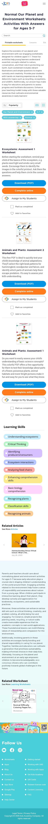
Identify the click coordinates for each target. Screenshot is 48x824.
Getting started (34, 759)
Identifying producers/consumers (20, 453)
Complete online (24, 191)
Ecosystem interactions (21, 462)
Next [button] (43, 545)
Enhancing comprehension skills (23, 479)
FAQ (29, 794)
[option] (24, 545)
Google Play (10, 789)
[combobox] (14, 105)
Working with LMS (35, 764)
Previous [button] (4, 545)
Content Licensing (35, 789)
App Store (9, 784)
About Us (8, 774)
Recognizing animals (19, 513)
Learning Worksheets (20, 684)
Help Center (10, 799)
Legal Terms (17, 813)
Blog (6, 769)
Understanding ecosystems (23, 436)
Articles (14, 529)
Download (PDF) (24, 183)
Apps (7, 764)
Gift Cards (32, 779)
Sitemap (8, 794)
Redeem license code (37, 784)
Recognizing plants (18, 498)
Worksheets (10, 759)
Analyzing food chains (20, 469)
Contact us (9, 779)
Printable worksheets (14, 42)
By (5, 105)
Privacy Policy (30, 813)
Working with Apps (36, 769)
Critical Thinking (17, 444)
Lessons (33, 42)
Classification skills (18, 506)
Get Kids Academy (35, 774)
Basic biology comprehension (16, 489)
